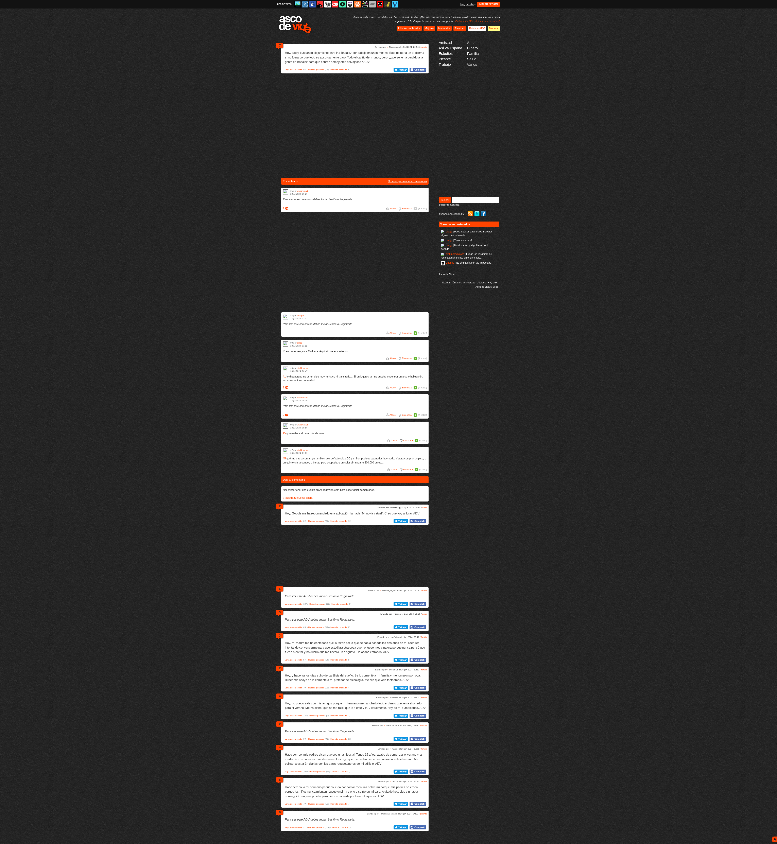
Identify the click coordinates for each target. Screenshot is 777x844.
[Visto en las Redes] (312, 4)
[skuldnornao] (285, 369)
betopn (300, 315)
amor (424, 508)
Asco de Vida (446, 274)
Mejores (429, 28)
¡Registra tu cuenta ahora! (298, 497)
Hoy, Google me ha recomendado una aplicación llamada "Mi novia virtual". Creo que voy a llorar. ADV (352, 513)
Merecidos (444, 28)
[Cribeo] (342, 4)
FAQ (489, 282)
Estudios (446, 54)
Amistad (445, 43)
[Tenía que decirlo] (380, 4)
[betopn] (285, 316)
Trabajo (445, 65)
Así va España (450, 48)
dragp (300, 343)
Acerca (446, 282)
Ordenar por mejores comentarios (407, 181)
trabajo (423, 47)
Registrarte (346, 199)
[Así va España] (320, 4)
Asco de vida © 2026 (487, 286)
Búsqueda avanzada (449, 205)
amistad (423, 725)
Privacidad (469, 282)
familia (424, 590)
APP (496, 282)
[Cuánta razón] (297, 4)
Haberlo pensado (316, 70)
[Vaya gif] (372, 4)
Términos (456, 282)
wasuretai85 (302, 191)
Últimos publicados (409, 28)
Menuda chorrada (338, 70)
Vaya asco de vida (293, 70)
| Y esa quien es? (459, 240)
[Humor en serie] (350, 4)
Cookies (481, 282)
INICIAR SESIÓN (488, 4)
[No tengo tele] (365, 4)
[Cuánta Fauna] (357, 4)
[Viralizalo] (395, 4)
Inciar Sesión (328, 199)
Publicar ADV (477, 28)
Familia (473, 54)
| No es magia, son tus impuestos (468, 262)
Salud (471, 59)
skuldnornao (303, 368)
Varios (472, 65)
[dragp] (285, 344)
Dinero (472, 48)
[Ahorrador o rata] (387, 4)
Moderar (494, 28)
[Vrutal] (335, 4)
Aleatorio (460, 28)
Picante (445, 59)
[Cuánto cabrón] (327, 4)
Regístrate (467, 4)
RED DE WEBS (284, 4)
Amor (471, 43)
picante (423, 814)
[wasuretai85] (285, 192)
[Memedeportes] (305, 4)
